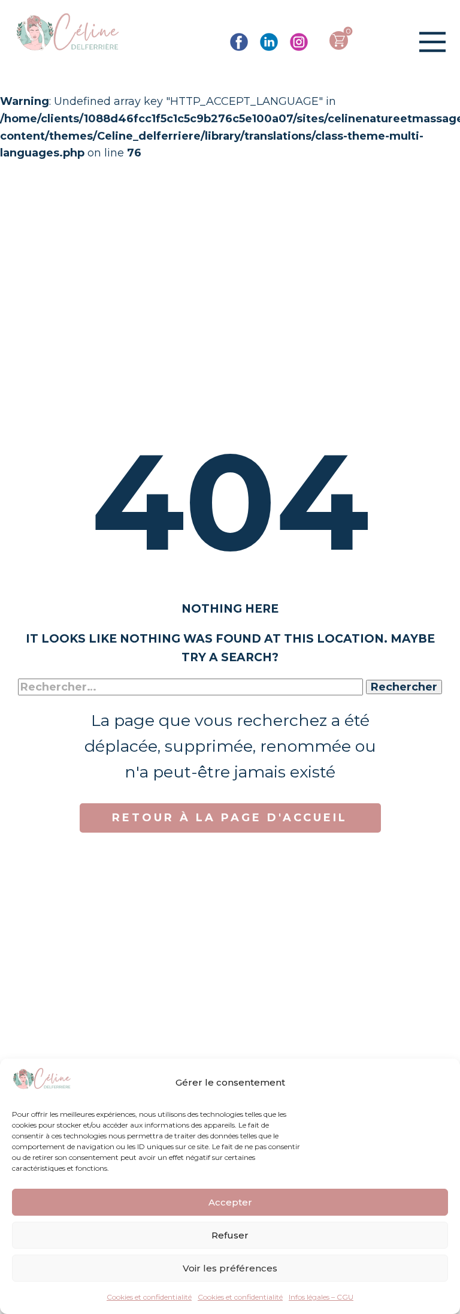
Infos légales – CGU (321, 1296)
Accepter (230, 1202)
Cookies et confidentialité (149, 1296)
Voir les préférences (230, 1268)
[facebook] (239, 42)
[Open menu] (432, 42)
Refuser (230, 1235)
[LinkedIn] (269, 42)
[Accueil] (67, 34)
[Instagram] (299, 42)
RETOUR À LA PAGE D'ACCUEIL (229, 817)
